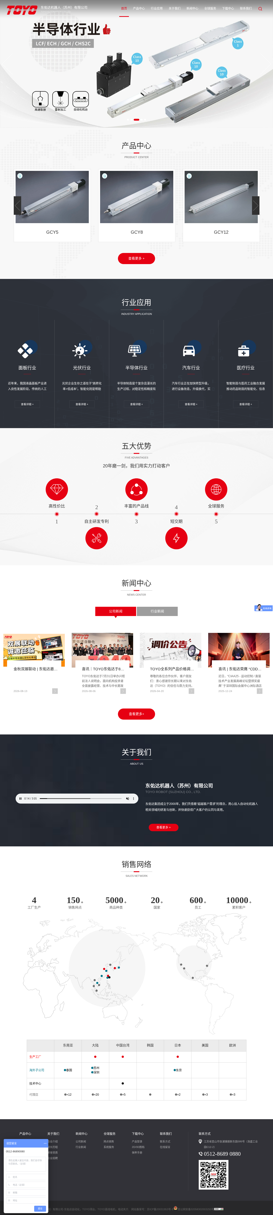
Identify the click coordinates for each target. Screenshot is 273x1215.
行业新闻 (157, 611)
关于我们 (175, 8)
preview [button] (7, 64)
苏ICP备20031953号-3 (160, 1209)
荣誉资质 (52, 1152)
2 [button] (131, 120)
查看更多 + (136, 258)
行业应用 (157, 8)
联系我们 (246, 8)
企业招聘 (52, 1158)
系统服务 (109, 1147)
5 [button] (145, 120)
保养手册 (137, 1152)
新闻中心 (192, 8)
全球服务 (210, 8)
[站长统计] (218, 1209)
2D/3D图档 (138, 1147)
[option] (136, 64)
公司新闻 (115, 611)
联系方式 (165, 1141)
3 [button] (136, 120)
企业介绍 (52, 1141)
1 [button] (128, 120)
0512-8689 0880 (222, 1154)
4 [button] (142, 120)
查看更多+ (136, 714)
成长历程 (52, 1147)
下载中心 (228, 8)
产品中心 (139, 8)
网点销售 (109, 1141)
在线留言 (165, 1147)
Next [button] (265, 64)
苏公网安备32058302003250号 (196, 1208)
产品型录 (137, 1141)
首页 (124, 8)
